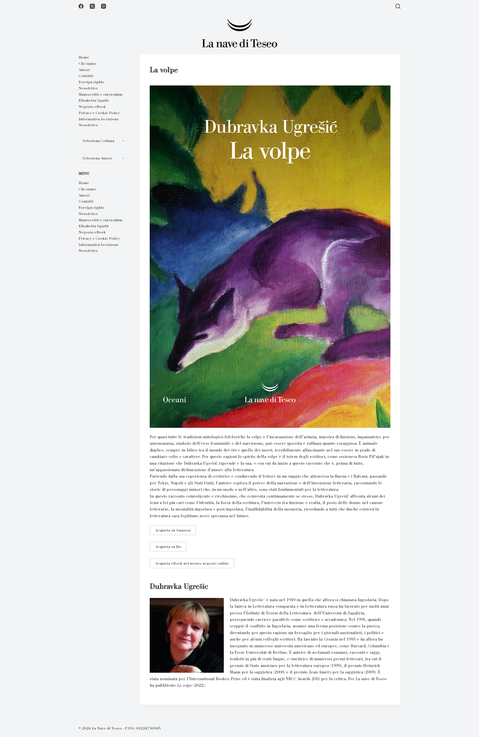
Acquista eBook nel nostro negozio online (192, 563)
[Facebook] (81, 6)
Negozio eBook (92, 106)
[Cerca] (397, 6)
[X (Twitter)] (92, 6)
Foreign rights (91, 82)
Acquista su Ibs (168, 546)
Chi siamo (87, 63)
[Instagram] (103, 6)
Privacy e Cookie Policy (99, 113)
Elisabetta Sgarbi (94, 100)
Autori (84, 70)
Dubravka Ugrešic (179, 586)
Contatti (86, 76)
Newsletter (88, 88)
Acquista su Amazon (172, 530)
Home (84, 57)
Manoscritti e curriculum (100, 94)
